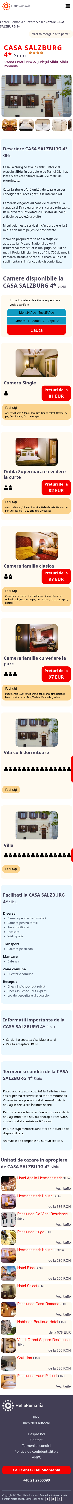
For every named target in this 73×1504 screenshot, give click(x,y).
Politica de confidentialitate (36, 1451)
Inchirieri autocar (36, 1423)
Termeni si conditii (36, 1445)
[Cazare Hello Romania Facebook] (47, 1499)
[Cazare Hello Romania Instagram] (59, 1499)
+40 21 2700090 (36, 1480)
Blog (36, 1417)
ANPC (36, 1457)
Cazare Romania (12, 22)
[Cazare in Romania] (15, 6)
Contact (36, 1440)
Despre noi (36, 1434)
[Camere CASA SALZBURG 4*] (59, 125)
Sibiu (20, 55)
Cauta (37, 330)
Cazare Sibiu (35, 22)
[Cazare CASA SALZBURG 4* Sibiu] (36, 96)
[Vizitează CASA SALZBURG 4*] (42, 125)
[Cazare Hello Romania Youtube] (53, 1499)
